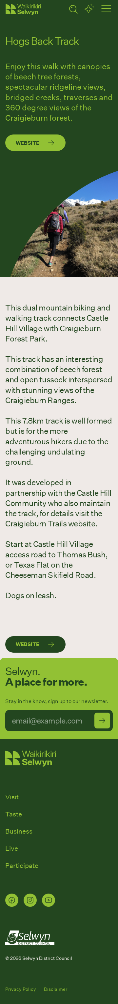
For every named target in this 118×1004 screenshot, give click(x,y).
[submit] (102, 720)
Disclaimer (55, 989)
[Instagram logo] (30, 900)
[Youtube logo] (48, 900)
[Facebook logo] (12, 900)
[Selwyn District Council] (29, 951)
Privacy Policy (20, 989)
